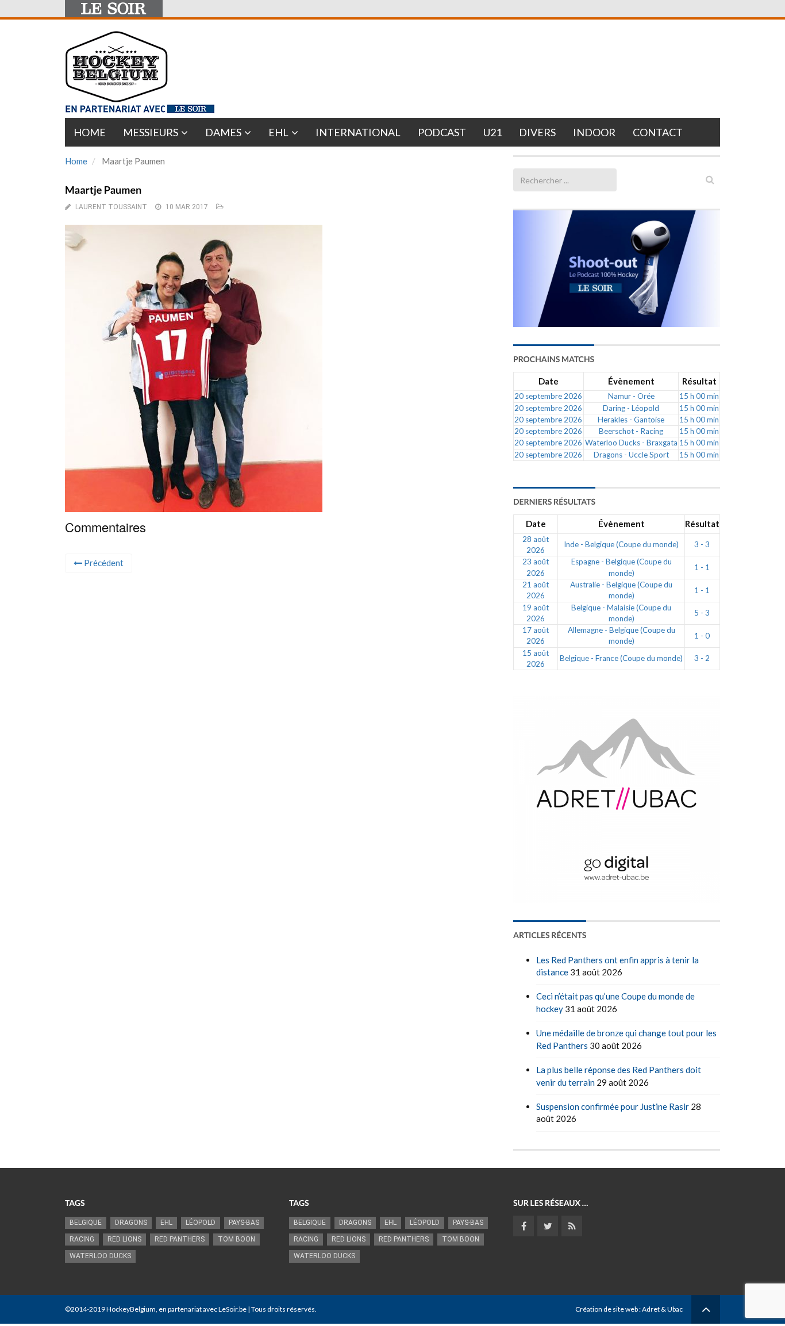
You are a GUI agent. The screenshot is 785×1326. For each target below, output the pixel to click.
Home (90, 132)
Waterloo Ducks (100, 1256)
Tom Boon (236, 1239)
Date (548, 381)
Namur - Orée (631, 396)
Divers (537, 132)
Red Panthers (180, 1239)
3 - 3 (702, 544)
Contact (658, 132)
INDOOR (594, 132)
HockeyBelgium (131, 1309)
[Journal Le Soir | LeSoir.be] (114, 8)
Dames (223, 132)
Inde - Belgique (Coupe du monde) (621, 544)
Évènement (631, 381)
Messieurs (150, 132)
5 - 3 (702, 612)
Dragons (131, 1223)
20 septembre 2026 (548, 396)
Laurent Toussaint (111, 207)
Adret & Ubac (662, 1309)
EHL (278, 132)
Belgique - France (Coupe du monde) (621, 658)
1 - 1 (702, 567)
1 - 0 (702, 635)
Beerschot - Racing (631, 431)
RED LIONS (124, 1239)
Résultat (699, 381)
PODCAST (442, 132)
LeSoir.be (232, 1309)
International (358, 132)
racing (82, 1239)
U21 (492, 132)
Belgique (86, 1223)
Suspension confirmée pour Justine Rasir (612, 1106)
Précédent (103, 563)
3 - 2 (702, 658)
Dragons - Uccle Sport (631, 454)
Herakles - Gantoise (631, 419)
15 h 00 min (699, 396)
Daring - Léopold (631, 408)
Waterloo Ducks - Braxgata (631, 442)
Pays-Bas (244, 1223)
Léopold (201, 1223)
